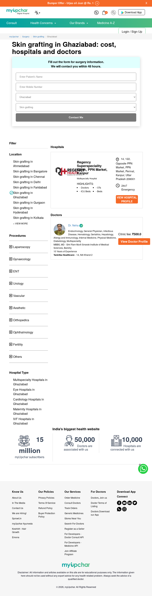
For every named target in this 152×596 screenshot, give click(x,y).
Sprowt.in (17, 518)
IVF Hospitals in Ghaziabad (23, 421)
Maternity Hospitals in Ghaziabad (27, 411)
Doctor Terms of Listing (99, 504)
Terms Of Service (46, 502)
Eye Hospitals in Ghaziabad (24, 391)
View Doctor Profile (134, 241)
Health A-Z (18, 31)
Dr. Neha (73, 225)
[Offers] (96, 12)
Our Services (73, 491)
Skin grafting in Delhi (27, 182)
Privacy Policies (46, 497)
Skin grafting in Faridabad (30, 187)
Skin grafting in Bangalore (30, 171)
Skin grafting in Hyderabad (23, 210)
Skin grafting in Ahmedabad (23, 163)
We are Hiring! (19, 513)
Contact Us (17, 508)
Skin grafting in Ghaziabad (23, 195)
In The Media (18, 502)
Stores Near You (73, 518)
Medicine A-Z (106, 23)
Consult (11, 23)
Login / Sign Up (132, 31)
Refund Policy (45, 508)
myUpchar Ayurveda (22, 523)
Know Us (17, 491)
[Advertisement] (76, 472)
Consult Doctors (73, 502)
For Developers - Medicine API (73, 544)
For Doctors (98, 491)
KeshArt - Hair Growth (19, 530)
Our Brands (77, 23)
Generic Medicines (74, 513)
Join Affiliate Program (71, 552)
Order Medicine (72, 497)
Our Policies (46, 491)
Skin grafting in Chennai (29, 176)
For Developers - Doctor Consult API (74, 535)
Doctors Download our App (100, 513)
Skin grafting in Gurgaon (29, 202)
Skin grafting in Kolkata (28, 217)
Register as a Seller (74, 528)
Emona (15, 537)
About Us (16, 497)
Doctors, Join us (99, 497)
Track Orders (71, 508)
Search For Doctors (74, 523)
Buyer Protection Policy (46, 515)
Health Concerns (41, 23)
